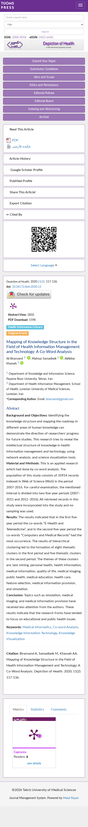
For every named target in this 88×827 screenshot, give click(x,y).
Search (45, 32)
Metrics (18, 709)
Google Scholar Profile (26, 170)
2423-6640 (46, 37)
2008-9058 (19, 37)
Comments (59, 709)
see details (34, 763)
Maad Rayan (71, 798)
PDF (14, 140)
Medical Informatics (37, 627)
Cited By (15, 214)
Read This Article (21, 129)
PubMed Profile (20, 181)
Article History (19, 158)
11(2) (41, 281)
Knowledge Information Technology (31, 633)
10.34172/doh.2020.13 (26, 286)
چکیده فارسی (21, 146)
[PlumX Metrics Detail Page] (12, 305)
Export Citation (20, 203)
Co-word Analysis (65, 627)
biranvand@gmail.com (59, 399)
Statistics (37, 709)
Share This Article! (22, 192)
